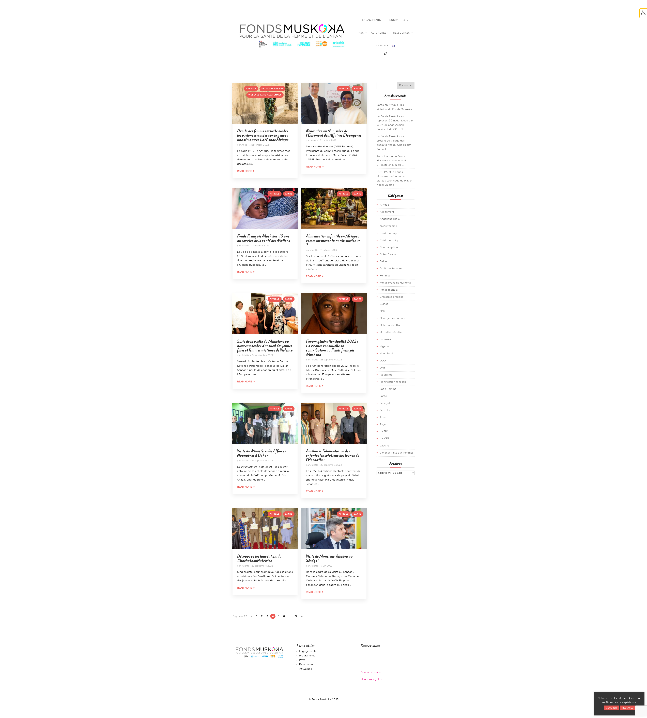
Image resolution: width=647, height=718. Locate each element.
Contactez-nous (370, 672)
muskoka (385, 339)
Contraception (389, 247)
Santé (357, 89)
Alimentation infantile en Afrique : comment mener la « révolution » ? (333, 240)
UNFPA (384, 431)
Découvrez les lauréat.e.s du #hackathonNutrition (259, 558)
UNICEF (384, 438)
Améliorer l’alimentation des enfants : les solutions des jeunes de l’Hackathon (332, 455)
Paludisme (386, 375)
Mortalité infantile (391, 332)
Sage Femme (388, 389)
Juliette (245, 246)
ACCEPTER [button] (611, 708)
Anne (244, 145)
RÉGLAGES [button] (627, 708)
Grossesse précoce (391, 297)
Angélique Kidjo (390, 219)
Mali (382, 311)
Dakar (383, 261)
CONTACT (382, 46)
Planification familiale (393, 382)
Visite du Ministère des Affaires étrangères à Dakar (261, 453)
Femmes (385, 275)
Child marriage (389, 233)
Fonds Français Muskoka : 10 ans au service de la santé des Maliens (263, 238)
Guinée (384, 304)
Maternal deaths (390, 325)
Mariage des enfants (392, 318)
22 (296, 616)
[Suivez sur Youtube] (383, 661)
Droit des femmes (272, 89)
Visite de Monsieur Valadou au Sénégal (329, 558)
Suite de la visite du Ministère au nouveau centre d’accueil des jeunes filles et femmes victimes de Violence (265, 345)
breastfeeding (388, 226)
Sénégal (385, 403)
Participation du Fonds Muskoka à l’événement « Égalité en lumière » (391, 160)
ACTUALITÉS (378, 33)
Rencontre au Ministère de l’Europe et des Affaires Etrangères (333, 133)
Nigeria (384, 346)
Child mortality (389, 240)
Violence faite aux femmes (265, 95)
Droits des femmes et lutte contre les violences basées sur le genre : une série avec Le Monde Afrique (262, 135)
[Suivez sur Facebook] (363, 661)
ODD (383, 360)
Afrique (251, 89)
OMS (383, 368)
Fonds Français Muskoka (395, 282)
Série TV (385, 410)
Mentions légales (371, 679)
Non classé (386, 353)
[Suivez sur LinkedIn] (376, 661)
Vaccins (384, 445)
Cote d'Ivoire (388, 254)
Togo (383, 424)
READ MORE (244, 171)
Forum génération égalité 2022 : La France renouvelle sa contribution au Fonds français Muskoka (332, 347)
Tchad (383, 417)
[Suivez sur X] (370, 661)
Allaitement (387, 212)
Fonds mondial (389, 290)
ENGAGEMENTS (371, 20)
